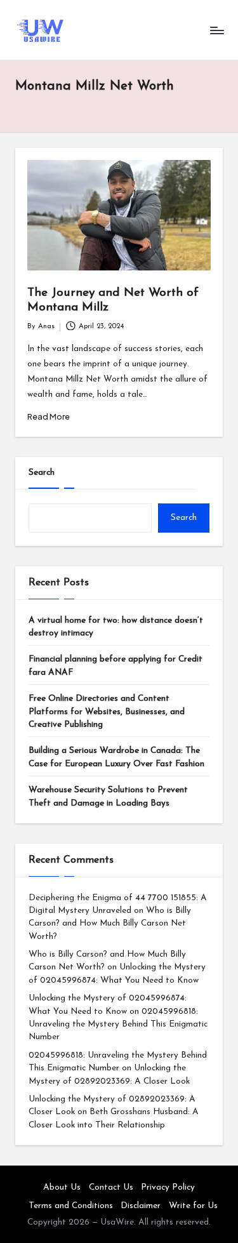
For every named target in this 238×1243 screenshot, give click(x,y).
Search (42, 473)
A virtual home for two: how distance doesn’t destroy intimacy (116, 626)
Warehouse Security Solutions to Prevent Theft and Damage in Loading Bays (108, 796)
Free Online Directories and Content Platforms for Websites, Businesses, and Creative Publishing (107, 712)
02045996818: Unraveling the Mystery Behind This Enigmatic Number (118, 1024)
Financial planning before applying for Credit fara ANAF (115, 665)
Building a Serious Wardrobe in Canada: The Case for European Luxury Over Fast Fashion (116, 757)
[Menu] (216, 30)
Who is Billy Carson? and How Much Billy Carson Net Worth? (110, 924)
